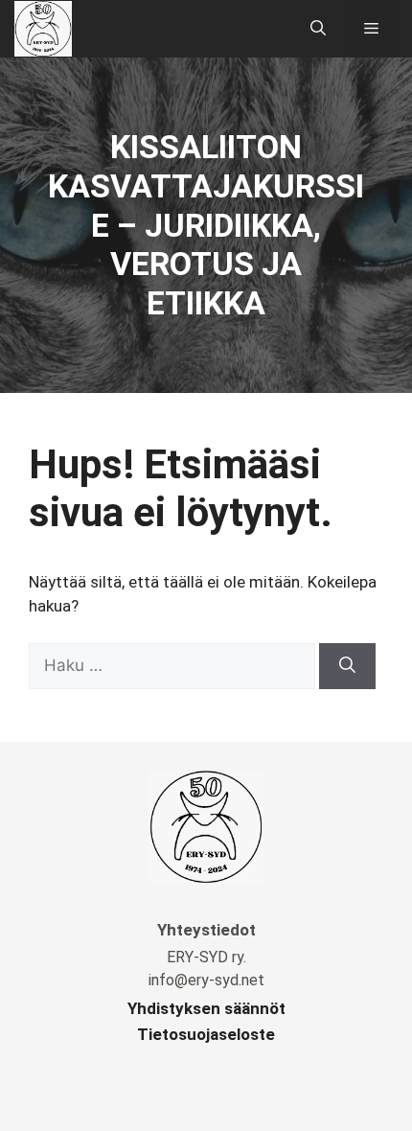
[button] (318, 29)
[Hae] (347, 666)
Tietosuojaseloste (206, 1034)
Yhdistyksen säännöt (206, 1008)
